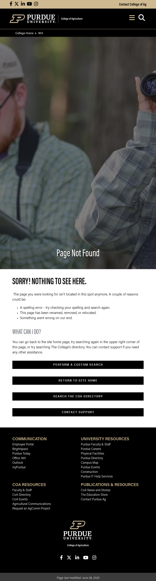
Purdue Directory (92, 458)
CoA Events (20, 499)
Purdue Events (90, 467)
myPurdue (19, 467)
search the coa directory (78, 396)
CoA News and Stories (95, 490)
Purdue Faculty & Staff (95, 444)
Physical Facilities (92, 453)
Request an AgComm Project (31, 508)
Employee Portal (23, 444)
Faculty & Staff (22, 490)
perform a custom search (78, 364)
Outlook (17, 462)
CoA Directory (21, 495)
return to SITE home (78, 380)
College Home (24, 33)
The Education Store (94, 495)
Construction (89, 472)
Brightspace (20, 449)
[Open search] (141, 19)
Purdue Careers (91, 449)
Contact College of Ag (132, 4)
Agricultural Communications (31, 504)
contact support (78, 412)
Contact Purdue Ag (93, 499)
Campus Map (89, 462)
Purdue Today (21, 453)
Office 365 (19, 458)
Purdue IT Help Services (97, 476)
